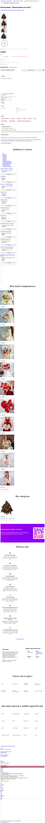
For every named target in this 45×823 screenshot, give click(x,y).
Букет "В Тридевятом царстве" (6, 452)
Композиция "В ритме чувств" (6, 408)
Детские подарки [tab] (6, 165)
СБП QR (29, 118)
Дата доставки (3, 94)
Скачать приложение (4, 821)
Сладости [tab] (5, 157)
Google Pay (19, 118)
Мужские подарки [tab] (6, 164)
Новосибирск (26, 713)
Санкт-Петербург (16, 713)
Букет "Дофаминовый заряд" (6, 318)
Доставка (4, 56)
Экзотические (15, 683)
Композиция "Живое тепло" (6, 427)
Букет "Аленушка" (4, 488)
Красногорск (26, 728)
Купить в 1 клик (31, 70)
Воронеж (37, 713)
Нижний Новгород (5, 735)
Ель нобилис (3, 108)
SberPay (24, 118)
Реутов (25, 735)
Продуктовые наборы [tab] (7, 163)
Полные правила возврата (6, 142)
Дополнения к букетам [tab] (7, 166)
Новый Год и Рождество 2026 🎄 (39, 653)
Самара (36, 720)
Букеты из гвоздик (38, 691)
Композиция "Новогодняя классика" (7, 517)
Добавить (9, 174)
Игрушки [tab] (5, 159)
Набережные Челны (17, 735)
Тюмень (3, 720)
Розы (2, 683)
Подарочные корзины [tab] (7, 162)
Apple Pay (13, 118)
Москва (36, 728)
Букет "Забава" (3, 470)
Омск (36, 735)
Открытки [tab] (5, 154)
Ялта (2, 728)
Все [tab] (3, 153)
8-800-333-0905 (3, 752)
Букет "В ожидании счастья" (6, 336)
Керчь (14, 720)
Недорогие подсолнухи (3, 691)
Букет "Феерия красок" (5, 354)
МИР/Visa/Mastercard (5, 118)
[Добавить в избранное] (43, 70)
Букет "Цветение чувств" (5, 390)
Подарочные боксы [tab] (7, 161)
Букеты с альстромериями (16, 691)
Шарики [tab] (4, 155)
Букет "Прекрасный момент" (6, 300)
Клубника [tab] (5, 156)
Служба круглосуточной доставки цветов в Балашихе (12, 773)
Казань (2, 713)
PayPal (35, 118)
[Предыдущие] (0, 265)
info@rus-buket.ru (3, 755)
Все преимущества (20, 638)
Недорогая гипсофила (26, 684)
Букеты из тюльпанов (26, 691)
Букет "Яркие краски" (4, 372)
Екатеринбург (15, 728)
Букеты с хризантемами (38, 684)
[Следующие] (1, 48)
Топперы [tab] (4, 160)
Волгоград (26, 720)
